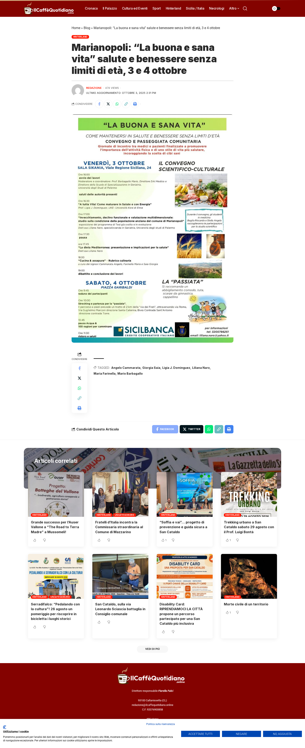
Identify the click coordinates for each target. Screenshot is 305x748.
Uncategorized (124, 514)
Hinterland (80, 36)
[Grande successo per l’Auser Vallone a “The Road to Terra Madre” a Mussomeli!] (56, 494)
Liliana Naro (201, 367)
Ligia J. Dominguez (176, 367)
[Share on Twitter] (108, 104)
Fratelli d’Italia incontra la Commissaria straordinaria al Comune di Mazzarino (119, 527)
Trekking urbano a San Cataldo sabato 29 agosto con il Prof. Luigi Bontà (249, 527)
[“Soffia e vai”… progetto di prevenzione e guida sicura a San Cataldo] (185, 494)
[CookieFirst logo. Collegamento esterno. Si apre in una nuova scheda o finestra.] (4, 727)
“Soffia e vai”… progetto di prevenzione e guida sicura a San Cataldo (183, 527)
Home (76, 28)
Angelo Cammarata (125, 367)
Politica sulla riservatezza (160, 724)
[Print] (135, 104)
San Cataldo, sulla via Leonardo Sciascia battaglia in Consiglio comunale (120, 609)
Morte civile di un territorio (246, 604)
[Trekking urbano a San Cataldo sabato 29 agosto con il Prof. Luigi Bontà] (249, 494)
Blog (87, 28)
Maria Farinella (105, 373)
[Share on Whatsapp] (117, 104)
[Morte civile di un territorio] (249, 576)
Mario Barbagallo (130, 373)
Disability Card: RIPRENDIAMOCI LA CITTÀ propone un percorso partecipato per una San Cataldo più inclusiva (181, 614)
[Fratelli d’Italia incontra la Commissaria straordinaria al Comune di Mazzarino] (120, 494)
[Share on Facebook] (99, 104)
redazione (94, 87)
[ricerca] (245, 8)
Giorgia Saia (151, 367)
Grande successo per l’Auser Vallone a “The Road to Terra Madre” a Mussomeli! (55, 527)
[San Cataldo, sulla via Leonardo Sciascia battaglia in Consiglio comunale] (120, 576)
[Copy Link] (126, 104)
